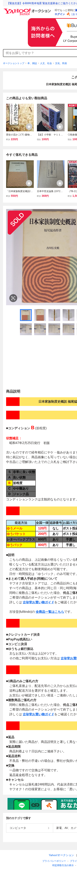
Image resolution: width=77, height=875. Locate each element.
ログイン (60, 14)
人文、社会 (46, 63)
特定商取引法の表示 (63, 865)
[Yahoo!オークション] (28, 9)
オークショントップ (13, 63)
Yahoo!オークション (61, 855)
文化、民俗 (61, 63)
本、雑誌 (32, 63)
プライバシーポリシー (54, 861)
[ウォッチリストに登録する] (29, 126)
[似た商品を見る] (13, 298)
